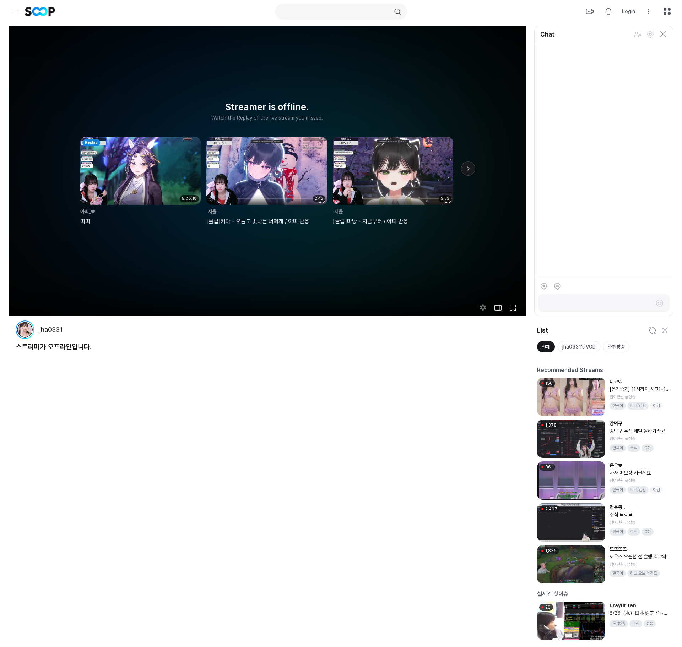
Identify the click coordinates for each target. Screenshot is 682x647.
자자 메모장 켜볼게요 (630, 473)
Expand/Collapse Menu (15, 11)
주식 (633, 447)
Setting (649, 11)
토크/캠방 (638, 405)
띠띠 (85, 221)
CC (647, 447)
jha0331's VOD (579, 347)
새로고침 (652, 330)
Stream (590, 11)
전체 (546, 347)
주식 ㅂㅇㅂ (621, 514)
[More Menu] (667, 381)
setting (483, 307)
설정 (650, 34)
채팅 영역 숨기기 (663, 34)
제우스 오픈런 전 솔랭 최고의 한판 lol (638, 557)
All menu (667, 11)
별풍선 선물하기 (544, 286)
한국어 (617, 405)
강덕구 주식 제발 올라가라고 (637, 431)
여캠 (656, 405)
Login (628, 11)
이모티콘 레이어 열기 (659, 303)
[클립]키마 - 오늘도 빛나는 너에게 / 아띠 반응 (257, 221)
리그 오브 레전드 (643, 573)
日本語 (618, 623)
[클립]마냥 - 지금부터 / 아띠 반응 (370, 221)
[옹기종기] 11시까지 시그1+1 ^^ (639, 389)
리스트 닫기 (665, 330)
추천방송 (616, 347)
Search (397, 11)
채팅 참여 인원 (637, 34)
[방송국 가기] (25, 329)
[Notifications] (608, 11)
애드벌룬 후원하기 (557, 286)
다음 (468, 168)
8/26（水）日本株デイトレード (639, 613)
